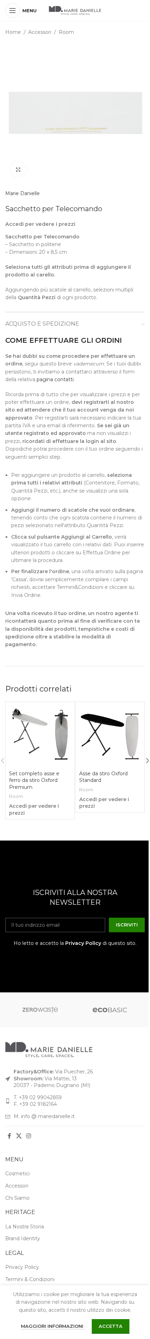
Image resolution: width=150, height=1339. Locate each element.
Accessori (39, 32)
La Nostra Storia (24, 1226)
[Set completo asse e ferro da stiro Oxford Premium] (40, 736)
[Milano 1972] (40, 1009)
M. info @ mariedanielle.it (44, 1116)
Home (13, 32)
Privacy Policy (83, 943)
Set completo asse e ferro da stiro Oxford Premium (34, 780)
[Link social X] (19, 1136)
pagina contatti (55, 379)
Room (66, 32)
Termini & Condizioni (29, 1279)
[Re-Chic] (110, 1009)
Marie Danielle (22, 193)
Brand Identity (22, 1238)
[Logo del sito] (75, 10)
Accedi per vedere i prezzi (40, 224)
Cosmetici (17, 1173)
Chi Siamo (17, 1198)
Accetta (110, 1326)
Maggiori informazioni (53, 1326)
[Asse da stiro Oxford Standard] (110, 736)
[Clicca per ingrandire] (18, 170)
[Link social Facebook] (9, 1136)
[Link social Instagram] (28, 1136)
